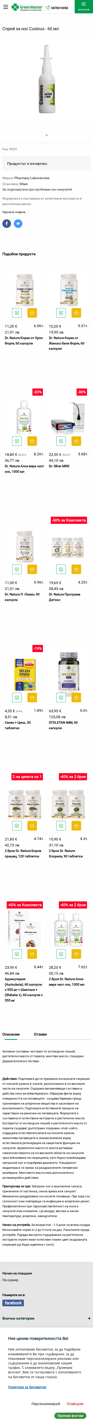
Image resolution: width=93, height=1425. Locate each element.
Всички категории (18, 1318)
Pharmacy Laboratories (31, 178)
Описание (11, 1034)
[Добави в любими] (17, 313)
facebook (13, 1302)
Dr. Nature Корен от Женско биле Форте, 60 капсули (66, 343)
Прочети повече (14, 212)
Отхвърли (75, 1403)
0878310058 (59, 8)
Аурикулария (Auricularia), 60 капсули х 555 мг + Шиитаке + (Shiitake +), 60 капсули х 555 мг (24, 989)
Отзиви (40, 1034)
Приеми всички (70, 1415)
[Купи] (32, 313)
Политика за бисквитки (27, 1387)
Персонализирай (45, 1403)
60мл (24, 184)
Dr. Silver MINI (59, 466)
